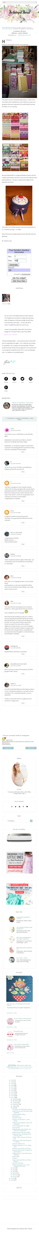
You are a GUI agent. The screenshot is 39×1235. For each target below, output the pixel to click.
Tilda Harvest (16, 1068)
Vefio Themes (28, 1228)
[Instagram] (19, 806)
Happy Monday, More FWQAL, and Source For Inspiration (21, 1130)
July (13, 1107)
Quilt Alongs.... (16, 1156)
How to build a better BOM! (21, 1044)
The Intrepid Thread (19, 12)
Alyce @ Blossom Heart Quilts (18, 664)
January (15, 1176)
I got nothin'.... (16, 1116)
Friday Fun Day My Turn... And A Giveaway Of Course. (21, 1165)
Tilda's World (27, 1068)
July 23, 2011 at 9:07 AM (15, 463)
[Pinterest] (23, 806)
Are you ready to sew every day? (22, 1018)
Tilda (21, 1067)
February (15, 1175)
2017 (12, 1087)
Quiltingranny (14, 646)
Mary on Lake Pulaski (16, 532)
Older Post (31, 748)
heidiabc (12, 554)
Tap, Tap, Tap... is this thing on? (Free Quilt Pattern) (18, 1004)
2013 (12, 1094)
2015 (12, 1090)
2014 (12, 1092)
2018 (12, 1085)
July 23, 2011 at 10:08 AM (16, 556)
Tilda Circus (22, 1068)
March (14, 1173)
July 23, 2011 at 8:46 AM (15, 430)
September (15, 1104)
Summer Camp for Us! (18, 1143)
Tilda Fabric (26, 1067)
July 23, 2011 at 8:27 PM (15, 647)
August (14, 1106)
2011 (12, 1097)
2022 (12, 1080)
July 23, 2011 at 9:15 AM (15, 483)
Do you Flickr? (16, 1127)
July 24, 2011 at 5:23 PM (15, 665)
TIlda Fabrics (17, 1067)
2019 (12, 1083)
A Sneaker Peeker (17, 1117)
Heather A (13, 683)
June (14, 1168)
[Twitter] (15, 806)
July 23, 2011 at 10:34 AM (16, 577)
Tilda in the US (20, 1065)
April (14, 1171)
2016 (12, 1089)
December (15, 1099)
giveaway (12, 1065)
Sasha (12, 428)
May (14, 1169)
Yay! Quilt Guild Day (17, 1163)
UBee (11, 601)
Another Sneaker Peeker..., (19, 1114)
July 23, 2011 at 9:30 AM (15, 512)
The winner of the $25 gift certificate (22, 1109)
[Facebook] (12, 806)
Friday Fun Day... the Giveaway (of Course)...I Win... (21, 1134)
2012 (12, 1095)
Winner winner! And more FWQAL (21, 1132)
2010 (12, 1178)
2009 (12, 1180)
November (15, 1101)
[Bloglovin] (27, 806)
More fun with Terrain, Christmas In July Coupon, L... (22, 1151)
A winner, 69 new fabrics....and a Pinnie (22, 402)
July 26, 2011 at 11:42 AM (16, 685)
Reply (23, 451)
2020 (12, 1082)
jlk (11, 462)
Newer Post (8, 748)
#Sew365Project (18, 1031)
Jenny (11, 576)
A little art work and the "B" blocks (21, 1148)
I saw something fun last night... (21, 1126)
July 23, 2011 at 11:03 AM (16, 603)
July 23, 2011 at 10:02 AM (16, 534)
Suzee (12, 511)
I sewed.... (15, 1158)
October (15, 1102)
